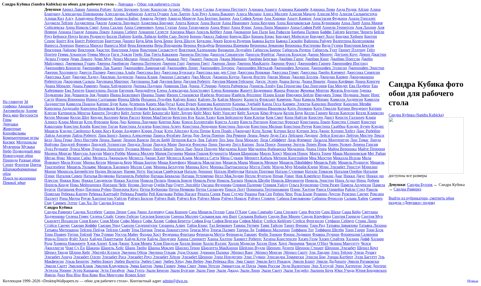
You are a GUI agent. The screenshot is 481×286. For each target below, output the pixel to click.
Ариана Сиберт (124, 32)
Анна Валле (210, 23)
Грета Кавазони (165, 54)
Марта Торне (320, 153)
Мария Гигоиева (169, 153)
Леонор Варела (136, 140)
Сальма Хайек (356, 198)
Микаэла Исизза (347, 158)
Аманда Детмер (153, 18)
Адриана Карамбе (293, 9)
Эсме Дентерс (375, 266)
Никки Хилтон (126, 180)
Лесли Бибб (160, 140)
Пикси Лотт (235, 189)
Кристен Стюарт (345, 122)
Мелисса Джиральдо (110, 158)
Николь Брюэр (179, 180)
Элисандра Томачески (285, 257)
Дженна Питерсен (145, 63)
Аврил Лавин (73, 9)
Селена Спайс (102, 216)
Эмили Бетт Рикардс (273, 261)
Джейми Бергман (262, 59)
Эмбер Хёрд (173, 261)
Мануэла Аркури (87, 153)
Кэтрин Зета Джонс (313, 131)
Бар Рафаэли (279, 32)
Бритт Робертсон (89, 41)
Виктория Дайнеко (60, 50)
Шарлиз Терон (187, 248)
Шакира (93, 248)
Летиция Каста (183, 140)
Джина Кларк (146, 77)
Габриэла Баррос (267, 50)
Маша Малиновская (349, 153)
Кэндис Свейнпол (75, 131)
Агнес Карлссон (153, 9)
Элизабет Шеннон (197, 257)
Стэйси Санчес (57, 225)
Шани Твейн (136, 248)
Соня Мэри (109, 221)
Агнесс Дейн (179, 9)
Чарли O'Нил (317, 243)
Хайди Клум (135, 239)
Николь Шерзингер (287, 180)
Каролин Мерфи (357, 104)
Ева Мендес (338, 86)
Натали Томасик (319, 171)
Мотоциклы (26, 142)
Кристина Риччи (298, 126)
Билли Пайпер (118, 36)
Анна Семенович (139, 27)
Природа (10, 160)
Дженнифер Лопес (182, 68)
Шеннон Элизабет (340, 248)
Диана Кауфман (340, 81)
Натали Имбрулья (229, 171)
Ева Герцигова (289, 86)
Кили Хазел (205, 117)
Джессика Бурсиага (178, 72)
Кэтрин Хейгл (343, 131)
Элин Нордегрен (228, 257)
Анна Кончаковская (293, 23)
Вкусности (29, 115)
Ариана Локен (97, 32)
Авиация (25, 106)
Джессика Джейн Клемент (322, 72)
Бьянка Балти (263, 41)
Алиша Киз (54, 18)
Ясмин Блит (135, 275)
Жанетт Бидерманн (256, 90)
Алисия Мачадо (302, 14)
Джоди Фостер (253, 77)
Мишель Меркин (263, 162)
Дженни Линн (223, 63)
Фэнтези (22, 164)
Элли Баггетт (365, 257)
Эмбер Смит (151, 261)
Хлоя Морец (141, 243)
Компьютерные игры (21, 138)
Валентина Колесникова (353, 41)
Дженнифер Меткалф (254, 68)
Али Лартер (180, 14)
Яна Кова (90, 275)
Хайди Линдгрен (161, 239)
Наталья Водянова (99, 176)
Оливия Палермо (247, 185)
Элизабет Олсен (87, 257)
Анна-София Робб (305, 27)
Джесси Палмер (92, 72)
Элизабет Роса (114, 257)
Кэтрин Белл (284, 131)
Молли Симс (141, 167)
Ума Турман (103, 234)
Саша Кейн (351, 212)
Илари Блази (274, 95)
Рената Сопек (209, 194)
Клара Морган (70, 122)
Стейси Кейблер (278, 221)
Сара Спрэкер (286, 212)
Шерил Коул (367, 248)
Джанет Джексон (203, 59)
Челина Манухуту (344, 243)
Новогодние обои (18, 156)
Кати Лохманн (299, 108)
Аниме (31, 110)
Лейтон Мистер (359, 135)
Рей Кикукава (161, 194)
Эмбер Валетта (127, 261)
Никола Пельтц (153, 180)
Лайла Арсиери (57, 135)
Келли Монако (56, 117)
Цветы (35, 164)
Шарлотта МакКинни (219, 248)
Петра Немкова (182, 189)
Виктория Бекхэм (359, 45)
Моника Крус (197, 167)
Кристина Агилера (135, 126)
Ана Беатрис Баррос (214, 18)
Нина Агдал (345, 180)
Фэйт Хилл (78, 239)
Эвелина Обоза (134, 252)
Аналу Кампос (299, 18)
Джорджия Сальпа (79, 81)
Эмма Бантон (141, 266)
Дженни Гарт (173, 63)
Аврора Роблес (99, 9)
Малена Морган (58, 153)
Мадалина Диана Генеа (307, 149)
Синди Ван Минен (284, 216)
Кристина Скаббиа (329, 126)
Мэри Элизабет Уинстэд (339, 167)
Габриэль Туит (324, 50)
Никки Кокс (70, 180)
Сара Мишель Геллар (207, 212)
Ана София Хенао (247, 18)
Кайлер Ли (207, 99)
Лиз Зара (226, 140)
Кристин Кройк (77, 126)
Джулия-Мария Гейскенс (233, 81)
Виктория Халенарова (198, 50)
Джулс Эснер (266, 81)
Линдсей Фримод (75, 144)
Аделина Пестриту (231, 9)
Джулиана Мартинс (112, 81)
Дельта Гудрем (56, 59)
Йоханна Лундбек (156, 99)
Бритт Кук (65, 41)
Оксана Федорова (216, 185)
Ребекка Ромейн (134, 194)
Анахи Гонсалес (362, 18)
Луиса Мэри (79, 149)
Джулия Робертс (197, 81)
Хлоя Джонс (119, 243)
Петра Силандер (210, 189)
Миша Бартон (145, 162)
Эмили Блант (303, 261)
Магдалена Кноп (232, 149)
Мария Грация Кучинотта (206, 153)
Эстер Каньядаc (85, 270)
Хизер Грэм (308, 239)
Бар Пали (260, 32)
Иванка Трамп (153, 95)
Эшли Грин (205, 270)
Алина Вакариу (221, 14)
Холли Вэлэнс (215, 243)
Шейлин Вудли (252, 248)
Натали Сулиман (289, 171)
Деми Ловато (81, 59)
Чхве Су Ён (75, 248)
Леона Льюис (110, 140)
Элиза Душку (365, 252)
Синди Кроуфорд (316, 216)
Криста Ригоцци (254, 122)
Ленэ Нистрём (85, 140)
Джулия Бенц (170, 81)
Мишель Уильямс (81, 167)
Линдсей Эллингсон (108, 144)
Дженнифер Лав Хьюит (102, 68)
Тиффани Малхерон (273, 230)
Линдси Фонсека (192, 144)
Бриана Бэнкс (263, 36)
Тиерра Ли (245, 230)
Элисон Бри (315, 257)
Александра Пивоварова (82, 14)
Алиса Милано (249, 14)
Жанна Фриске (286, 90)
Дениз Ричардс (151, 59)
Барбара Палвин (305, 32)
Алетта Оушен (156, 14)
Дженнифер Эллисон (329, 68)
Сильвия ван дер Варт (218, 216)
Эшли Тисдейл (296, 270)
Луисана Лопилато (107, 149)
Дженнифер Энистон (366, 68)
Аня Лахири (365, 27)
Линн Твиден (219, 144)
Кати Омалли (324, 108)
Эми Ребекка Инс (219, 261)
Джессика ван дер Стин (216, 72)
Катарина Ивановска (268, 108)
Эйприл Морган (268, 252)
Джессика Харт (57, 77)
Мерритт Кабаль (258, 158)
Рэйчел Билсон (140, 198)
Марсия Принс (295, 153)
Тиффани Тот (302, 230)
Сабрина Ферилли (327, 198)
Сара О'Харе (236, 212)
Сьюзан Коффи (84, 225)
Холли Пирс (266, 243)
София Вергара (225, 221)
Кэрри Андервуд (126, 131)
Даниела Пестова (194, 54)
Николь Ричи (204, 180)
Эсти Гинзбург (112, 270)
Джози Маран (278, 77)
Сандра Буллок (111, 203)
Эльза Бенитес (77, 261)
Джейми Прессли (345, 59)
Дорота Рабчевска (233, 86)
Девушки (125, 4)
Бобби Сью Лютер (173, 36)
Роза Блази (303, 194)
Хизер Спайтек (332, 239)
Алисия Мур (327, 14)
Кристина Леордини (199, 126)
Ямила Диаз (54, 275)
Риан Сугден (233, 194)
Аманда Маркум (182, 18)
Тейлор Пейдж (92, 230)
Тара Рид (317, 225)
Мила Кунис (71, 162)
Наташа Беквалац (165, 176)
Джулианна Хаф (144, 81)
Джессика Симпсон (363, 72)
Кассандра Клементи (195, 108)
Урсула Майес (127, 234)
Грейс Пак (142, 54)
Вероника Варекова (232, 45)
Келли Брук (293, 113)
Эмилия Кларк (80, 266)
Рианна (251, 194)
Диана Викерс (313, 81)
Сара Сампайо (260, 212)
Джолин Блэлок (304, 77)
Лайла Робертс (84, 135)
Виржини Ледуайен (235, 50)
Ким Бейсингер (230, 117)
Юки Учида (344, 270)
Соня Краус (89, 221)
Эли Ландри (319, 252)
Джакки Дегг (176, 59)
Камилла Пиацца (80, 104)
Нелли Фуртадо (258, 176)
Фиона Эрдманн (297, 234)
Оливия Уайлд (275, 185)
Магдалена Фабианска (267, 149)
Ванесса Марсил (89, 45)
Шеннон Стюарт (309, 248)
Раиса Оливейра (330, 189)
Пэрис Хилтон (302, 189)
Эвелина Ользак (162, 252)
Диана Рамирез (85, 86)
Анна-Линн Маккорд (271, 27)
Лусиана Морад (138, 149)
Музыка (28, 146)
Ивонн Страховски (183, 95)
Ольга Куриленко (304, 185)
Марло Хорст (271, 153)
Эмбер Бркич (101, 261)
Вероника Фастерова (303, 45)
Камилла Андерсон (346, 99)
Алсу (69, 18)
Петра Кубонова (154, 189)
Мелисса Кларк (179, 158)
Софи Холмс (153, 221)
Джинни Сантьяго (174, 77)
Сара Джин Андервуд (146, 212)
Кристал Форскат (284, 122)
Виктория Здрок (125, 50)
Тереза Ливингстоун (171, 230)
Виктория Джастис (94, 50)
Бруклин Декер (210, 41)
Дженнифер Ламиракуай (144, 68)
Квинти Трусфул (105, 113)
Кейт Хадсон (248, 113)
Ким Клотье (254, 117)
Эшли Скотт (271, 270)
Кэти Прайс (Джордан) (231, 131)
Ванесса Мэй (115, 45)
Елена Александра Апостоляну (183, 90)
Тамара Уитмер (246, 225)
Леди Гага (278, 135)
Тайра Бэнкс (197, 225)
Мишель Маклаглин (204, 162)
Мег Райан (377, 153)
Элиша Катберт (340, 257)
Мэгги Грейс (260, 167)
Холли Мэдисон (241, 243)
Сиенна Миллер (184, 216)
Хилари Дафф (358, 239)
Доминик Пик (175, 86)
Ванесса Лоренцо (59, 45)
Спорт (8, 164)
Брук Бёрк (144, 41)
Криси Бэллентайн (198, 122)
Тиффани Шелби (329, 230)
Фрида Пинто (56, 239)
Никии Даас (332, 176)
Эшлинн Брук (321, 270)
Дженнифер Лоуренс (217, 68)
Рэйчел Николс (234, 198)
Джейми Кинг (317, 59)
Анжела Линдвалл (124, 23)
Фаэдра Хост (150, 234)
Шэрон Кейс (79, 252)
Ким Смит (275, 117)
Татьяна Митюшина (61, 230)
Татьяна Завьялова (342, 225)
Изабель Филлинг (246, 95)
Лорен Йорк (316, 144)
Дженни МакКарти (253, 63)
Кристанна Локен (315, 122)
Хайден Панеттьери (106, 239)
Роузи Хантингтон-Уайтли (104, 198)
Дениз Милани (125, 59)
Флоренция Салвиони (359, 234)
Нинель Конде (56, 185)
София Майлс (251, 221)
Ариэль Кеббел (209, 32)
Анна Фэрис (241, 27)
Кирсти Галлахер (350, 117)
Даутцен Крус (346, 54)
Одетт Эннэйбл (187, 185)
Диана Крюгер (367, 81)
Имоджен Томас (328, 95)
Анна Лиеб (350, 23)
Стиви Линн (366, 221)
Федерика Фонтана (178, 234)
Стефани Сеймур (339, 221)
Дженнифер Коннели (62, 68)
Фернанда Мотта (210, 234)
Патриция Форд (70, 189)
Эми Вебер (194, 261)
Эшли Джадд (227, 270)
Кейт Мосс (202, 113)
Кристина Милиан (267, 126)
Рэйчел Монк (208, 198)
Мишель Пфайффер (296, 162)
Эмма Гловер (164, 266)
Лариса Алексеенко (135, 135)
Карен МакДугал (160, 104)
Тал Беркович (220, 225)
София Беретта (178, 221)
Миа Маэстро (320, 158)
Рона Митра (69, 198)
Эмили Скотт (55, 266)
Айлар (363, 9)
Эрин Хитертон (348, 266)
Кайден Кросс (185, 99)
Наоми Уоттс (135, 171)
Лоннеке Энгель (291, 144)
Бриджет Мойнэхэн (292, 36)
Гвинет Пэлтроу (352, 50)
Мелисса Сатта (206, 158)
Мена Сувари (231, 158)
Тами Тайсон (271, 225)
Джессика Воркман (253, 72)
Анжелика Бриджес (157, 23)
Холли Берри (190, 243)
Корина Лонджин (143, 122)
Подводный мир (27, 151)
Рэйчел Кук (186, 198)
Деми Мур (102, 59)
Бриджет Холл (322, 36)
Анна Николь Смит (82, 27)
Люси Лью (183, 149)
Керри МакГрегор (156, 117)
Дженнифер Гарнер (314, 63)
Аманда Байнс (126, 18)
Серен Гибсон (127, 216)
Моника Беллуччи (168, 167)
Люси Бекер (163, 149)
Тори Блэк (375, 230)
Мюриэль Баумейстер (75, 171)
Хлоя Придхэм (165, 243)
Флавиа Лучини (325, 234)
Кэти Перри (200, 131)
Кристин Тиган (105, 126)
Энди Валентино (295, 266)
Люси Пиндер (205, 149)
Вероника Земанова (267, 45)
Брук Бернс (163, 41)
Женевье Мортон (314, 90)
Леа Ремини (236, 135)
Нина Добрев (367, 180)
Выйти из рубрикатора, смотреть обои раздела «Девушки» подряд (421, 200)
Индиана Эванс (356, 95)
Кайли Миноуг (230, 99)
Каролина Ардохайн (61, 108)
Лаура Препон (212, 135)
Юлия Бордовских (371, 270)
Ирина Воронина (70, 99)
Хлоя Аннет (97, 243)
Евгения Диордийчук (137, 90)
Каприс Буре (107, 104)
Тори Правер (55, 234)
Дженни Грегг (198, 63)
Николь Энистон (319, 180)
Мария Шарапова (244, 153)
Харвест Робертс (247, 239)
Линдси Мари (165, 144)
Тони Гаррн (355, 230)
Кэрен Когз (101, 131)
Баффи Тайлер (332, 32)
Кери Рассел (129, 117)
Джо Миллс (201, 77)
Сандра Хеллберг (88, 212)
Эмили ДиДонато (331, 261)
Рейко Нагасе (185, 194)
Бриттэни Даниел (120, 41)
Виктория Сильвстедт (159, 50)
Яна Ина (73, 275)
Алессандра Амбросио (123, 14)
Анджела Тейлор (58, 23)
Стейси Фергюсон (308, 221)
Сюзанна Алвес (172, 225)
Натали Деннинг (198, 171)
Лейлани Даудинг (303, 135)
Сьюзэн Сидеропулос (139, 225)
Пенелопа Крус (125, 189)
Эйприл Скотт (295, 252)
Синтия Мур (372, 216)
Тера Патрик (142, 230)
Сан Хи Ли (88, 203)
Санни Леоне (115, 212)
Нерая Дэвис (283, 176)
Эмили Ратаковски (363, 261)
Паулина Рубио (98, 189)
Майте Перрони (371, 149)
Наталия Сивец (69, 176)
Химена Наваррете (69, 243)
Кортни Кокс (170, 122)
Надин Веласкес (109, 171)
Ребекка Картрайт (104, 194)
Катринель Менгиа (74, 113)
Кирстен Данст (321, 117)
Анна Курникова (325, 23)
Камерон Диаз (289, 99)
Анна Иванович (235, 23)
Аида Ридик (346, 9)
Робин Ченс (283, 194)
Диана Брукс (289, 81)
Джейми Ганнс (291, 59)
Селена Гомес (77, 216)
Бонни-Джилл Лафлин (209, 36)
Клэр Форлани (96, 122)
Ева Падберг (360, 86)
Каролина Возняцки (97, 108)
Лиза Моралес (247, 140)
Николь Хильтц (230, 180)
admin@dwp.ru (175, 281)
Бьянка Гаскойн (289, 41)
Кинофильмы (14, 133)
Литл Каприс (243, 144)
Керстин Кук (183, 117)
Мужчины (11, 146)
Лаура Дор (190, 135)
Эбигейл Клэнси (105, 252)
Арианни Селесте (153, 32)
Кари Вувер (186, 104)
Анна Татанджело (193, 27)
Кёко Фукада (271, 113)
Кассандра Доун (162, 108)
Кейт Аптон (131, 113)
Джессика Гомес (285, 72)
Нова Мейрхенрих (85, 185)
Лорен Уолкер (339, 144)
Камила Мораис (315, 99)
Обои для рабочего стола (158, 4)
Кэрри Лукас (152, 131)
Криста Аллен (227, 122)
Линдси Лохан (139, 144)
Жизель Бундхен (344, 90)
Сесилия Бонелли (155, 216)
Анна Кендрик (262, 23)
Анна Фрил (220, 27)
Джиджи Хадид (85, 77)
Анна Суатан (166, 27)
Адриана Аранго (262, 9)
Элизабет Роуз (139, 257)
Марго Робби (114, 153)
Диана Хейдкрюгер (115, 86)
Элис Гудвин (255, 257)
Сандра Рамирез (58, 212)
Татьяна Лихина (373, 225)
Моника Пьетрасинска (229, 167)
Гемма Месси (98, 54)
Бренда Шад (239, 36)
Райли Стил (355, 189)
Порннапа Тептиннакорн (267, 189)
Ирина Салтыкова (101, 99)
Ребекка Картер (74, 194)
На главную (13, 102)
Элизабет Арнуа (58, 257)
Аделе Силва (203, 9)
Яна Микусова (111, 275)
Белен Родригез (92, 36)
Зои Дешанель (76, 95)
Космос (9, 142)
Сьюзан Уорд (109, 225)
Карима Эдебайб (246, 104)
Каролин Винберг (326, 104)
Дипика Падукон (147, 86)
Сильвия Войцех (252, 216)
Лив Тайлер (207, 140)
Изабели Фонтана (215, 95)
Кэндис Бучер (358, 126)
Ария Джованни (237, 32)
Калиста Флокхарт (260, 99)
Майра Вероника (342, 149)
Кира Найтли (296, 117)
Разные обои (29, 160)
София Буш (201, 221)
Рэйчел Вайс (165, 198)
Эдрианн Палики (214, 252)
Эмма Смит (186, 266)
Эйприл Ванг (241, 252)
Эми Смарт (245, 261)
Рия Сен (265, 194)
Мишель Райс (325, 162)
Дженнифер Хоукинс (292, 68)
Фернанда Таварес (241, 234)
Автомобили (14, 110)
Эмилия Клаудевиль (111, 266)
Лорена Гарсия (365, 144)
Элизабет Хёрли (166, 257)
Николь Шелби (257, 180)
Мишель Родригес (353, 162)
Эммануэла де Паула (238, 266)
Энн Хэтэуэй (322, 266)
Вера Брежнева (140, 45)
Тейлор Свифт (118, 230)
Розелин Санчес (355, 194)
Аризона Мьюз (182, 32)
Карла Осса (271, 104)
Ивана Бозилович (125, 95)
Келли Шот (79, 117)
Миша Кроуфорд (172, 162)
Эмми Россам (268, 266)
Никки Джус (354, 176)
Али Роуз (199, 14)
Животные (12, 128)
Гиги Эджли (121, 54)
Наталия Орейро (348, 171)
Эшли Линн (249, 270)
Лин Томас (359, 140)
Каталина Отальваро (232, 108)
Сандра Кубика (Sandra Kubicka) (416, 115)
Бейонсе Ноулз (65, 36)
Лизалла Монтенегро (331, 140)
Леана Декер (258, 135)
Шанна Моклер (161, 248)
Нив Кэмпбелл (308, 176)
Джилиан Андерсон (116, 77)
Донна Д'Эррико (202, 86)
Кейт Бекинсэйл (156, 113)
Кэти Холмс (262, 131)
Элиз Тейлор (341, 252)
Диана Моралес (57, 86)
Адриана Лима (322, 9)
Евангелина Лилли (101, 90)
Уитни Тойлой (79, 234)
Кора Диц (118, 122)
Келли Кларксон (370, 113)
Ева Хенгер (74, 90)
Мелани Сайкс (78, 158)
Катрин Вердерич (352, 108)
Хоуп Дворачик (291, 243)
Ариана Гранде (71, 32)
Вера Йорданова (168, 45)
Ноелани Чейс (114, 185)
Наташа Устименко (197, 176)
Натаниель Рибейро (133, 176)
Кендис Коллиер (104, 117)
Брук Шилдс (185, 41)
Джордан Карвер (333, 77)
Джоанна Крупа (225, 77)
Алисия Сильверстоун (358, 14)
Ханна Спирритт (191, 239)
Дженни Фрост (283, 63)
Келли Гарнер (316, 113)
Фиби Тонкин (270, 234)
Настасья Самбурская (165, 171)
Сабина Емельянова (294, 198)
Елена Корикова (225, 90)
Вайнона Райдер (318, 41)
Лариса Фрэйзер (167, 135)
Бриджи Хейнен (349, 36)
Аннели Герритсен (338, 27)
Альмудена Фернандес (94, 18)
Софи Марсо (131, 221)
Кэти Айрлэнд (176, 131)
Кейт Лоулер (181, 113)
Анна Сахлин (111, 27)
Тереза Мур (199, 230)
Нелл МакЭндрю (229, 176)
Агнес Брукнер (126, 9)
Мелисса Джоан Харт (147, 158)
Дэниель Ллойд (262, 86)
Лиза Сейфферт (273, 140)
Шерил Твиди (56, 252)
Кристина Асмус (167, 126)
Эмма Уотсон (208, 266)
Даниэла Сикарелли (227, 54)
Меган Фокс (54, 158)
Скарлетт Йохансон (61, 221)
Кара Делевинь (132, 104)
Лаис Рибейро (368, 131)
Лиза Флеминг (299, 140)
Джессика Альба (121, 72)
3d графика (15, 104)
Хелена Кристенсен (280, 239)
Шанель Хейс (112, 248)
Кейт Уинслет (224, 113)
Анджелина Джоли (90, 23)
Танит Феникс (296, 225)
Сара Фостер (309, 212)
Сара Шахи (331, 212)
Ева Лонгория (315, 86)
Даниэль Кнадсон (291, 54)
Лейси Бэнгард (332, 135)
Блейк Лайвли (144, 36)
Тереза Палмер (222, 230)
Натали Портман (259, 171)
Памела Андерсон (355, 185)
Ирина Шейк (129, 99)
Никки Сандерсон (96, 180)
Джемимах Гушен (80, 63)
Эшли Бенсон (157, 270)
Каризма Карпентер (214, 104)
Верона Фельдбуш (198, 45)
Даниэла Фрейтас (260, 54)
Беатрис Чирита (359, 32)
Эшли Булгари (182, 270)
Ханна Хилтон (219, 239)
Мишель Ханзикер (113, 167)
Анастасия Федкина (330, 18)
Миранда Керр (119, 162)
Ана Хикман (275, 18)
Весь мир (11, 115)
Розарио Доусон (327, 194)
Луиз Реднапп (56, 149)
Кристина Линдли (234, 126)
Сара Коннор (176, 212)
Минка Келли (94, 162)
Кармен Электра (296, 104)
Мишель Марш (235, 162)
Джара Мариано (233, 59)
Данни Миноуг (320, 54)
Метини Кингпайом (290, 158)
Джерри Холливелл (61, 72)
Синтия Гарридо (346, 216)
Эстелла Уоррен (57, 270)
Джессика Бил (148, 72)
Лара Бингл (107, 135)
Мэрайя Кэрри (305, 167)
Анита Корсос (187, 23)
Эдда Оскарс (188, 252)
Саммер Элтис (65, 203)
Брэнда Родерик (237, 41)
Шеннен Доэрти (280, 248)
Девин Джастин (372, 54)
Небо (7, 151)
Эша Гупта (135, 270)
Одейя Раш (163, 185)
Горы (7, 120)
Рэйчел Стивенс (262, 198)
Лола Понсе (266, 144)
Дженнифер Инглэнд (350, 63)
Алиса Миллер (275, 14)
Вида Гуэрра (332, 45)
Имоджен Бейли (300, 95)
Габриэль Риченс (296, 50)
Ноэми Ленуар (140, 185)
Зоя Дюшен (99, 95)
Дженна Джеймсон (112, 63)
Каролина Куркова (132, 108)
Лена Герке (62, 140)
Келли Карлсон (342, 113)
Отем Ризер (329, 185)
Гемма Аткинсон (72, 54)
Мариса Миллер (140, 153)
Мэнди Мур (282, 167)
